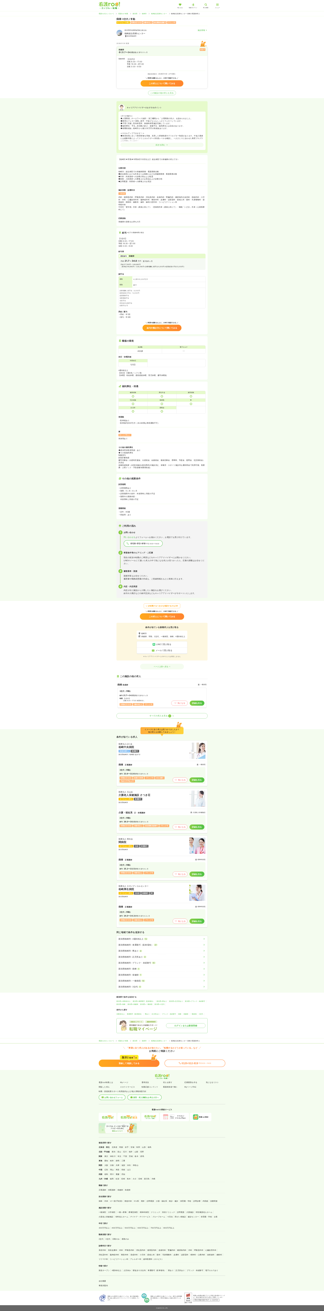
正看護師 (102, 1190)
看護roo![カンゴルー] (106, 14)
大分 (134, 1179)
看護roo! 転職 (123, 14)
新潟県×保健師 (133, 1004)
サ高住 (170, 1217)
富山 (119, 1152)
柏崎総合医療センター (159, 14)
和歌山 (135, 1165)
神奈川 (113, 1156)
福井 (131, 1152)
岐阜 (112, 1161)
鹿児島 (146, 1179)
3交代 (201, 1014)
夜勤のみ (125, 1239)
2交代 (101, 1239)
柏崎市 (144, 14)
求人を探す (167, 1082)
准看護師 (111, 1190)
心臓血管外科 (210, 1250)
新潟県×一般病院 (146, 1004)
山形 (144, 1147)
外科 (190, 1250)
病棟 (179, 1014)
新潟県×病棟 (120, 1004)
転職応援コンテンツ (150, 1087)
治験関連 (213, 1201)
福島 (149, 1147)
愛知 (106, 1161)
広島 (106, 1170)
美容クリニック (168, 1212)
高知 (123, 1174)
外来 (106, 1201)
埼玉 (119, 1156)
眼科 (158, 1255)
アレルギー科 (135, 1259)
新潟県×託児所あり (176, 1001)
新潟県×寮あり (162, 1001)
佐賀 (117, 1179)
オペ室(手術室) (116, 1201)
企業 (216, 1217)
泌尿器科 (184, 1255)
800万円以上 (168, 1228)
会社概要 (102, 1281)
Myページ (124, 1082)
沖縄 (153, 1179)
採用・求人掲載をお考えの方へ (146, 1097)
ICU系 (136, 1201)
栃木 (136, 1156)
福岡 (112, 1179)
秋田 (138, 1147)
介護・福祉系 (161, 1201)
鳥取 (117, 1170)
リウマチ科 (103, 1259)
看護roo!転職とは (106, 1082)
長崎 (123, 1179)
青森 (121, 1147)
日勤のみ (116, 1239)
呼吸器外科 (198, 1250)
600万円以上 (143, 1228)
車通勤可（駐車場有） (135, 1014)
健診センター (193, 1217)
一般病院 (193, 1014)
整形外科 (124, 1255)
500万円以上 (130, 1228)
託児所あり (156, 1014)
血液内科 (162, 1250)
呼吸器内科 (129, 1250)
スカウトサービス (127, 1087)
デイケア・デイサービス (140, 1217)
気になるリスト (212, 1082)
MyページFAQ (190, 1087)
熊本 (129, 1179)
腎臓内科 (171, 1250)
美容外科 (102, 1250)
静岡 (117, 1161)
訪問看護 (150, 1201)
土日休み (127, 1270)
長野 (142, 1152)
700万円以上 (156, 1228)
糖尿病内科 (181, 1250)
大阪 (106, 1165)
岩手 (127, 1147)
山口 (129, 1170)
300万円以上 (104, 1228)
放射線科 (211, 1255)
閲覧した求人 (104, 1087)
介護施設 (190, 1212)
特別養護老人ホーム (204, 1212)
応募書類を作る (190, 1082)
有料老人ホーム (121, 1217)
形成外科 (134, 1255)
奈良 (129, 1165)
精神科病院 (144, 1212)
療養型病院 (133, 1212)
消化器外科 (103, 1255)
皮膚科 (176, 1255)
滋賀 (123, 1165)
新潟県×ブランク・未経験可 (195, 1001)
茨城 (131, 1156)
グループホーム (159, 1217)
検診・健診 (173, 1201)
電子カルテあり (211, 1270)
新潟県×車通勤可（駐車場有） (143, 1001)
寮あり (147, 1014)
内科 (121, 1250)
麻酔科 (219, 1255)
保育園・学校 (185, 1201)
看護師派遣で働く (170, 1087)
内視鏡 (205, 1201)
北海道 (114, 1147)
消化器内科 (140, 1250)
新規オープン (104, 1270)
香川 (112, 1174)
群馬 (142, 1156)
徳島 (106, 1174)
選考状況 (145, 1082)
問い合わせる (129, 537)
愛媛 (117, 1174)
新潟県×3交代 (160, 1004)
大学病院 (111, 1212)
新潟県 (135, 14)
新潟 (113, 1152)
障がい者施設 (180, 1217)
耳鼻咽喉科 (166, 1255)
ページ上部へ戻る (161, 666)
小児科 (142, 1255)
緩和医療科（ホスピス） (153, 1259)
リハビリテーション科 (119, 1259)
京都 (112, 1165)
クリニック (155, 1212)
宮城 (132, 1147)
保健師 (186, 1014)
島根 (123, 1170)
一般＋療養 (122, 1212)
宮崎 (140, 1179)
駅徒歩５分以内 (139, 1270)
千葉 (125, 1156)
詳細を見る (197, 703)
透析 (143, 1201)
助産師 (127, 1190)
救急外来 (128, 1201)
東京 (106, 1156)
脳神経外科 (114, 1255)
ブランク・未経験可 (169, 1014)
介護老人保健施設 (106, 1217)
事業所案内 (103, 1285)
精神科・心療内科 (197, 1255)
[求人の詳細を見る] (162, 763)
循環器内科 (151, 1250)
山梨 (136, 1152)
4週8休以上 (120, 1014)
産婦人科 (151, 1255)
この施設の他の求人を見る (162, 93)
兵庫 (117, 1165)
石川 (125, 1152)
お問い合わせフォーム (113, 1097)
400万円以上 (117, 1228)
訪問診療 (197, 1201)
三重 (123, 1161)
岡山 (112, 1170)
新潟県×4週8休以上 (123, 1001)
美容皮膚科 (112, 1250)
